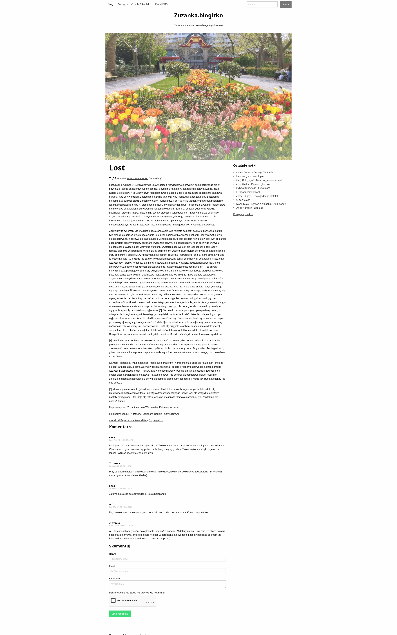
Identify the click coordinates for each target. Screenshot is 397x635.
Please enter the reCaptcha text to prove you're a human (137, 592)
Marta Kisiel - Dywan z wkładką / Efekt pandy (261, 204)
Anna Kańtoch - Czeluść (249, 207)
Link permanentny (119, 414)
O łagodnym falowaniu (248, 192)
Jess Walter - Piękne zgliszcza (253, 184)
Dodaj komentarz (120, 613)
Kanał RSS (161, 4)
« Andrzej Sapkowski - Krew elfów (128, 420)
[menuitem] (110, 4)
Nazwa (112, 553)
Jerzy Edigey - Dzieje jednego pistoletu (257, 196)
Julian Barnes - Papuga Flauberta (254, 172)
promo (156, 389)
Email (112, 566)
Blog (110, 4)
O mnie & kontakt (140, 4)
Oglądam (148, 414)
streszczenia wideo (137, 178)
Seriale (158, 414)
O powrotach (243, 200)
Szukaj (286, 4)
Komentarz (114, 578)
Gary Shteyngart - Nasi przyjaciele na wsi (259, 180)
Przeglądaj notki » (243, 214)
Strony (121, 4)
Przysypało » (156, 420)
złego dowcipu (169, 306)
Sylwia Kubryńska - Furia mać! (253, 188)
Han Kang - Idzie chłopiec (250, 176)
